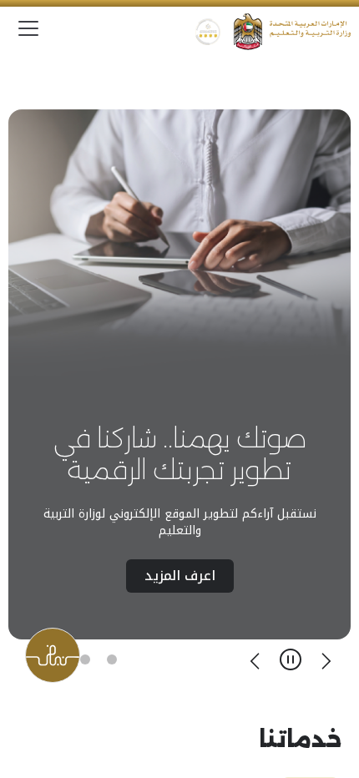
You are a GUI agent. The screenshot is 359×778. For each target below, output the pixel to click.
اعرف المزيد (179, 576)
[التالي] (255, 659)
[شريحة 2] (85, 659)
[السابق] (325, 659)
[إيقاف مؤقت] (290, 659)
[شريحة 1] (112, 659)
